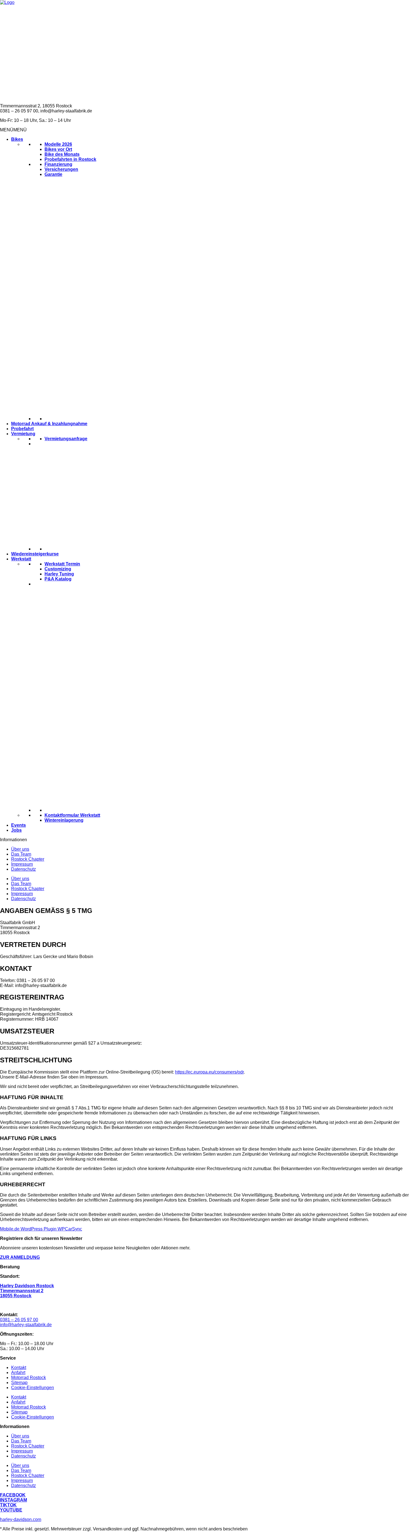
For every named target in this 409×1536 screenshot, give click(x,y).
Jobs (16, 830)
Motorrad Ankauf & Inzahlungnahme (49, 423)
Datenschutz (23, 869)
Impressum (22, 864)
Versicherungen (61, 169)
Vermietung (23, 433)
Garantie (53, 174)
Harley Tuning (59, 574)
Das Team (21, 854)
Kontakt (18, 1367)
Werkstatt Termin (62, 564)
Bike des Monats (62, 154)
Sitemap (19, 1382)
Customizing (58, 569)
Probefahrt (22, 428)
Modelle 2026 (58, 144)
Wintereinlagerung (64, 820)
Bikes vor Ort (58, 149)
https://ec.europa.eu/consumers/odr (209, 1072)
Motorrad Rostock (28, 1377)
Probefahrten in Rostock (70, 159)
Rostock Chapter (27, 859)
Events (18, 825)
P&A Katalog (58, 579)
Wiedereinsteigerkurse (35, 554)
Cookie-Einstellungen (32, 1387)
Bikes (17, 139)
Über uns (20, 849)
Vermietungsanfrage (66, 438)
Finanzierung (58, 164)
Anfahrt (18, 1372)
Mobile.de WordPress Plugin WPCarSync (41, 1229)
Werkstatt (21, 559)
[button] (13, 129)
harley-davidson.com (20, 1519)
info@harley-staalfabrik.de (26, 1324)
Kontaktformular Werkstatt (72, 815)
